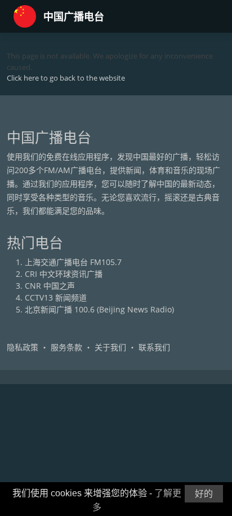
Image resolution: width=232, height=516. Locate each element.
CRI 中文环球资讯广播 (63, 273)
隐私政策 (22, 347)
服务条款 (66, 347)
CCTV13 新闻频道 (56, 297)
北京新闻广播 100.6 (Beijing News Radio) (99, 309)
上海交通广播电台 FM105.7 (73, 262)
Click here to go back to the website (66, 78)
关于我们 (110, 347)
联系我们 (154, 347)
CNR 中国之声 (50, 285)
